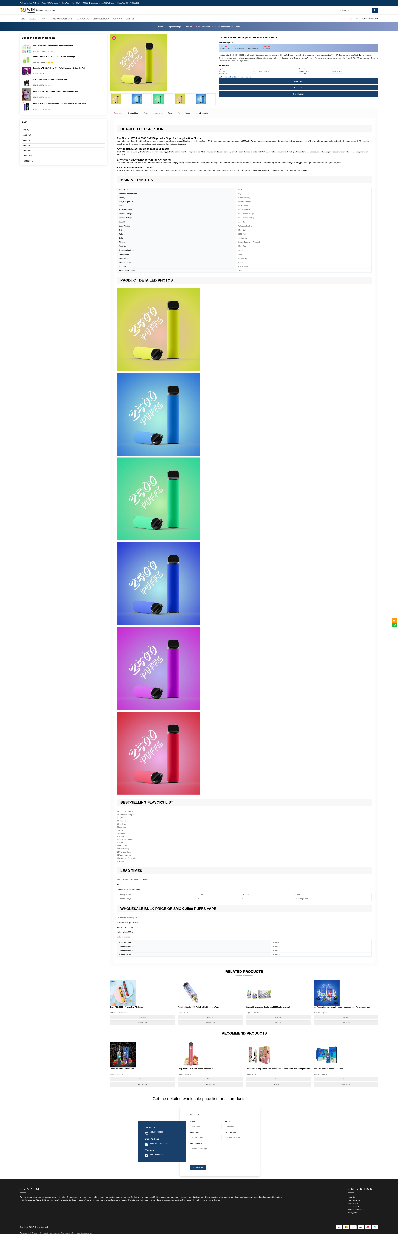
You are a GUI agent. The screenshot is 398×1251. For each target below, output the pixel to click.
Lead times (158, 113)
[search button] (375, 10)
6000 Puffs (27, 145)
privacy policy (353, 1213)
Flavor (146, 113)
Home (22, 19)
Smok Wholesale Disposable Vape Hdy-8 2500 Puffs (218, 27)
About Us (351, 1197)
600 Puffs (26, 130)
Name (192, 1121)
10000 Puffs (27, 156)
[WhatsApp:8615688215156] (394, 625)
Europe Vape (82, 19)
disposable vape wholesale (46, 10)
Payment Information (355, 1210)
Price (170, 113)
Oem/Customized (101, 19)
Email (227, 1121)
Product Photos (184, 113)
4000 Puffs (27, 140)
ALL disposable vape (62, 19)
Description (118, 113)
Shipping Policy (353, 1203)
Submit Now (198, 1168)
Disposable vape (174, 27)
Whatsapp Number (232, 1132)
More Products (201, 113)
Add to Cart (298, 87)
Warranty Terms (353, 1206)
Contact (130, 19)
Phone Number (196, 1132)
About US (117, 19)
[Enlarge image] (114, 38)
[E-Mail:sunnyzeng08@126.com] (394, 620)
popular (189, 27)
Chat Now (298, 81)
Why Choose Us (354, 1200)
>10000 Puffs (28, 161)
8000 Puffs (27, 151)
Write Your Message (198, 1143)
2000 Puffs (27, 135)
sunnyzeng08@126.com (105, 3)
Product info (133, 113)
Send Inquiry (298, 94)
